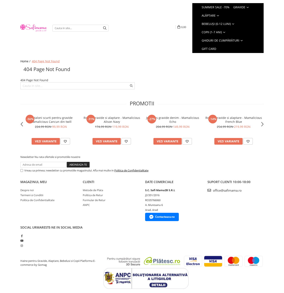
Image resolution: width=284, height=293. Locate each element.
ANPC (86, 205)
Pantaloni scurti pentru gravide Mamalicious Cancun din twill (51, 120)
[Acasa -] (33, 28)
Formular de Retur (94, 200)
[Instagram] (21, 245)
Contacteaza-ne (165, 216)
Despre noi (27, 190)
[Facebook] (21, 236)
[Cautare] (105, 28)
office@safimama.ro (227, 190)
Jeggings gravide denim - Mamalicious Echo (172, 120)
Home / (25, 61)
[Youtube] (21, 241)
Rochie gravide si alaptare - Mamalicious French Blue (233, 120)
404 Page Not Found (46, 61)
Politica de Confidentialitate (131, 170)
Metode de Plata (93, 190)
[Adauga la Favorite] (65, 141)
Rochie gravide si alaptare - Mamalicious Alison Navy (112, 120)
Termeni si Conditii (31, 195)
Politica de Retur (93, 195)
